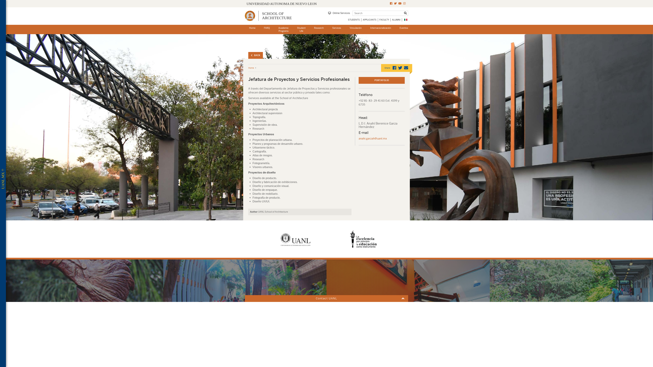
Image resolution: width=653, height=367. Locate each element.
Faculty (384, 20)
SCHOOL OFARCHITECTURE (277, 16)
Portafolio (381, 80)
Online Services (341, 13)
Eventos (404, 28)
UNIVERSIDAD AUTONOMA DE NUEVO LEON (282, 4)
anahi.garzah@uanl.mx (373, 138)
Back (257, 55)
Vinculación (356, 28)
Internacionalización (380, 28)
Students (354, 20)
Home (252, 28)
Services (336, 28)
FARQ (267, 28)
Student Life (301, 29)
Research (319, 28)
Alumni (396, 20)
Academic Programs (283, 29)
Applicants (369, 20)
